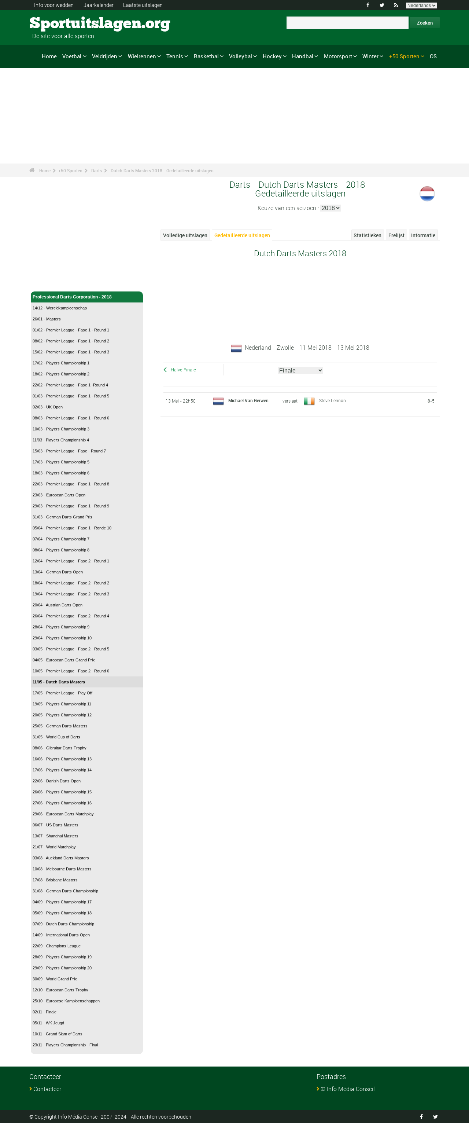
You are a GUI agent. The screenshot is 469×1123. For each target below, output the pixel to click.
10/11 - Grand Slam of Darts (57, 1034)
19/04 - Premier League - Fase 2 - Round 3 (71, 594)
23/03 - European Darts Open (59, 495)
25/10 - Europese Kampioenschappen (66, 1001)
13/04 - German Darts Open (58, 572)
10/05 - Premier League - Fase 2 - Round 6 (71, 671)
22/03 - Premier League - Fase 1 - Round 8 (71, 484)
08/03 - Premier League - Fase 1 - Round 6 (71, 418)
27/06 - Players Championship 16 (62, 803)
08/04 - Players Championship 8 (61, 550)
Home (49, 56)
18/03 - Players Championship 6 (61, 473)
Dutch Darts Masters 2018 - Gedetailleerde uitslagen (162, 170)
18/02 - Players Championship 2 (61, 374)
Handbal (302, 56)
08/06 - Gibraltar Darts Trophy (59, 748)
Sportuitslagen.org (57, 24)
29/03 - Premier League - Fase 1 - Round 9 (71, 506)
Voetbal (71, 56)
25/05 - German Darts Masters (60, 726)
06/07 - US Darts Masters (55, 825)
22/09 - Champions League (57, 946)
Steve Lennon (332, 400)
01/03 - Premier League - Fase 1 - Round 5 (71, 396)
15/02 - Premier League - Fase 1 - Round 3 (71, 352)
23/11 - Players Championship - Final (65, 1045)
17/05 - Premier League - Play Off (62, 693)
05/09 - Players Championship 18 (62, 913)
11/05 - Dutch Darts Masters (59, 682)
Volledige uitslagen (185, 235)
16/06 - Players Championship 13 (62, 759)
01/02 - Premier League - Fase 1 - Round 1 (71, 330)
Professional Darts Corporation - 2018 (72, 297)
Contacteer (47, 1089)
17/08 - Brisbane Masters (55, 880)
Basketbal (206, 56)
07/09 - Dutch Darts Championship (63, 924)
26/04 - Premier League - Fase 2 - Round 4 (71, 616)
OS (433, 56)
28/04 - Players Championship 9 (61, 627)
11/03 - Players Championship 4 (61, 440)
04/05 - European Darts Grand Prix (64, 660)
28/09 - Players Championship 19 (62, 957)
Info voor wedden (54, 4)
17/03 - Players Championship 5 (61, 462)
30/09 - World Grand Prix (55, 979)
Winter (370, 56)
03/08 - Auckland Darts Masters (61, 858)
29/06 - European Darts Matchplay (63, 814)
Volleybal (240, 56)
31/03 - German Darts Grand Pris (62, 517)
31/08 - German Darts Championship (65, 891)
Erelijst (396, 235)
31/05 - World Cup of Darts (56, 737)
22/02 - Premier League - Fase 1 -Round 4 (70, 385)
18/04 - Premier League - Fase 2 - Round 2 (71, 583)
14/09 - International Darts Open (61, 935)
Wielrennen (142, 56)
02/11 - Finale (44, 1012)
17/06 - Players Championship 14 (62, 770)
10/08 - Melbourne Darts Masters (62, 869)
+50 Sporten (404, 56)
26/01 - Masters (47, 319)
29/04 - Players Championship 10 (62, 638)
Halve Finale (183, 370)
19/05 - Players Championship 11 (62, 704)
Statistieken (367, 235)
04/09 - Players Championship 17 (62, 902)
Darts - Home (46, 281)
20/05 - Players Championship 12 (62, 715)
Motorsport (338, 56)
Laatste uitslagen (143, 4)
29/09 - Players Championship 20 (62, 968)
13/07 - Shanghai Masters (55, 836)
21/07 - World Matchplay (54, 847)
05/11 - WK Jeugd (48, 1023)
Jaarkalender (99, 4)
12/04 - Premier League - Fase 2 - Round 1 (71, 561)
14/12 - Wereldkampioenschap (60, 308)
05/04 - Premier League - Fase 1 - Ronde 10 (72, 528)
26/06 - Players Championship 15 (62, 792)
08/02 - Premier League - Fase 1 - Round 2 (71, 341)
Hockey (272, 56)
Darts (96, 170)
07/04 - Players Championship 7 (61, 539)
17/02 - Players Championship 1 (61, 363)
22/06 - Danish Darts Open (57, 781)
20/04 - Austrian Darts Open (57, 605)
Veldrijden (104, 56)
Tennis (174, 56)
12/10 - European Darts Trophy (60, 990)
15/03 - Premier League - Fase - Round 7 (69, 451)
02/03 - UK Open (48, 407)
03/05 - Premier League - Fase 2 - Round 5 (71, 649)
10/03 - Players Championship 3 (61, 429)
